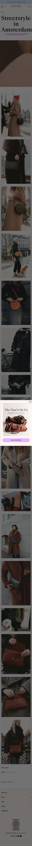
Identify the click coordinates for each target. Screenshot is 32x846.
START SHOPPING (16, 440)
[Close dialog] (30, 402)
